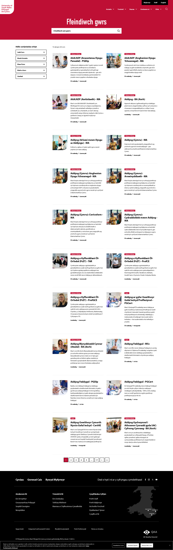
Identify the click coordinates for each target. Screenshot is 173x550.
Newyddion (20, 510)
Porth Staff (93, 498)
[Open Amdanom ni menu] (146, 9)
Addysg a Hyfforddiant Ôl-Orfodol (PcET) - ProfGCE (84, 299)
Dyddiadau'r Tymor (96, 510)
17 (97, 460)
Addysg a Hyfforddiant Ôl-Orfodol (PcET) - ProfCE (138, 260)
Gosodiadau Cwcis (118, 545)
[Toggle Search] (166, 8)
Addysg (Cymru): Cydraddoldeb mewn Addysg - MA (140, 217)
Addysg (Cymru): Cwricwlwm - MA (86, 216)
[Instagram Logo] (149, 480)
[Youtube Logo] (156, 479)
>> (107, 460)
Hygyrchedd (20, 529)
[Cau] (170, 545)
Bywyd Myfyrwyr (55, 479)
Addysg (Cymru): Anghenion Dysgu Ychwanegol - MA (85, 175)
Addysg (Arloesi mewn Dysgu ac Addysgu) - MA (86, 141)
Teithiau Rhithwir (59, 502)
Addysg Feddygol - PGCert (138, 381)
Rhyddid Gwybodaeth (62, 529)
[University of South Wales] (7, 7)
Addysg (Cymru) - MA (135, 139)
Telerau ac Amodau (97, 529)
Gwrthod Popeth (133, 545)
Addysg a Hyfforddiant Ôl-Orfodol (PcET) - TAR (84, 260)
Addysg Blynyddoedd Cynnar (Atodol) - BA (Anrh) (86, 345)
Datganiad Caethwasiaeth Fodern (39, 529)
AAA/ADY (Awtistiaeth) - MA (85, 99)
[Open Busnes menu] (133, 9)
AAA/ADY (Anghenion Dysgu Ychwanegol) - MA (139, 59)
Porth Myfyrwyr (95, 502)
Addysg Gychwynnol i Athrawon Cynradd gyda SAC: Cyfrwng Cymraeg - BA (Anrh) (140, 425)
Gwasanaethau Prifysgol (25, 502)
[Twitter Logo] (152, 479)
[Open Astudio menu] (110, 9)
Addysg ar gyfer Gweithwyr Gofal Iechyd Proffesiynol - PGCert (139, 300)
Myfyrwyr (147, 3)
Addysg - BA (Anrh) (134, 99)
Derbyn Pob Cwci (147, 545)
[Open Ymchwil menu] (122, 9)
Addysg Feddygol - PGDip (84, 381)
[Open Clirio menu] (158, 9)
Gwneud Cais (34, 479)
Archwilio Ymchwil (96, 506)
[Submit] (118, 31)
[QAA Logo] (134, 533)
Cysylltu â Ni (94, 514)
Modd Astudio (22, 58)
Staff (155, 3)
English (163, 3)
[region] (86, 545)
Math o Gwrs (21, 70)
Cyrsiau (20, 479)
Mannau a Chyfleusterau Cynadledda (67, 506)
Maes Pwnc (21, 64)
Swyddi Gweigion (23, 506)
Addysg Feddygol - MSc (137, 343)
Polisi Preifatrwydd (80, 529)
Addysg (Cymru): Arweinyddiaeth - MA (135, 175)
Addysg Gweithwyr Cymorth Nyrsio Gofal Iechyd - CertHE (85, 424)
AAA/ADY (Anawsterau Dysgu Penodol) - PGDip (86, 59)
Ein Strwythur (21, 498)
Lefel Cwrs (20, 52)
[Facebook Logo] (145, 480)
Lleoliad (20, 76)
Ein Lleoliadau (58, 498)
